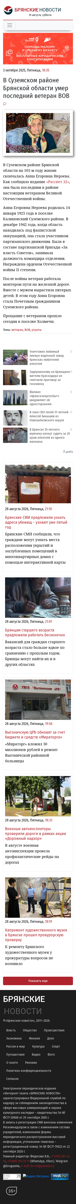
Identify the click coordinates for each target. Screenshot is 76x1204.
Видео (36, 1054)
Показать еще (38, 981)
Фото (51, 1054)
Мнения (34, 1038)
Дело (50, 1038)
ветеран (17, 330)
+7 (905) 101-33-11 (18, 1161)
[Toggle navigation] (9, 25)
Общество (30, 1030)
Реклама (31, 1063)
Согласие (12, 1079)
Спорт (56, 1046)
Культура (38, 1046)
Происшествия (54, 1030)
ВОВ (27, 330)
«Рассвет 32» (57, 181)
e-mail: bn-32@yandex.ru (37, 1166)
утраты (37, 330)
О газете (12, 1063)
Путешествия (15, 1054)
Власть (11, 1030)
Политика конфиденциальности (28, 1071)
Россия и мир (15, 1046)
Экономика (14, 1038)
